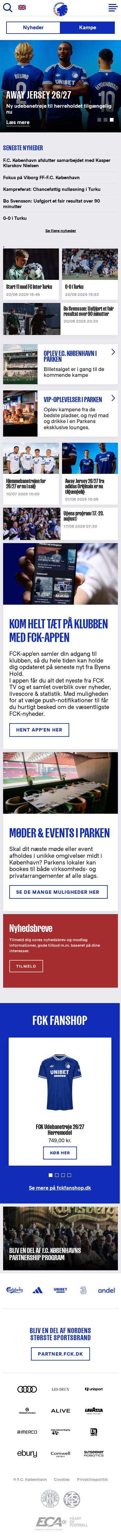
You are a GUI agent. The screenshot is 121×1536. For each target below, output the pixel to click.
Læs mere (13, 43)
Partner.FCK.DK (60, 1354)
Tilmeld (26, 966)
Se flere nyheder (60, 230)
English (23, 7)
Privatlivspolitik (92, 1479)
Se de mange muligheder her (58, 892)
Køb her (60, 1153)
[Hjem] (60, 9)
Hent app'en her (39, 729)
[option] (60, 86)
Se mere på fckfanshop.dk (60, 1187)
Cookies (62, 1479)
